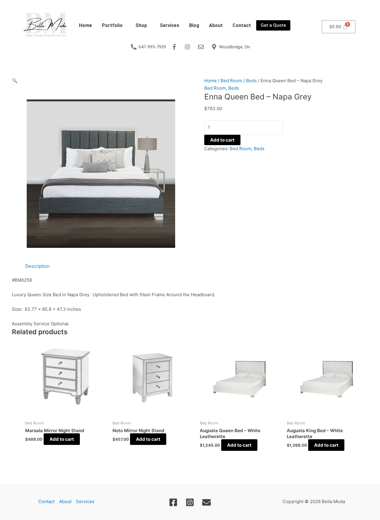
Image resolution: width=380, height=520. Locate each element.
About (216, 25)
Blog (194, 25)
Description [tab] (37, 266)
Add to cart (222, 140)
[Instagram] (190, 502)
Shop (141, 25)
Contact (241, 25)
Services (169, 25)
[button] (113, 25)
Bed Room (231, 80)
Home (85, 25)
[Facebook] (173, 502)
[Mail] (206, 502)
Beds (251, 80)
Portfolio (112, 25)
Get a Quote (273, 25)
